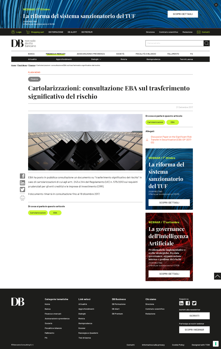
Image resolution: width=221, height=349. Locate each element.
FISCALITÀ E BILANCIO (146, 54)
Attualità (32, 59)
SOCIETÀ (120, 54)
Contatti (131, 345)
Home (13, 65)
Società (48, 323)
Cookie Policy (178, 345)
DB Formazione (56, 32)
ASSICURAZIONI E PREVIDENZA (91, 54)
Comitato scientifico (168, 32)
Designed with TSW (201, 345)
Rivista (124, 59)
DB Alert (72, 32)
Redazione (187, 32)
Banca (48, 309)
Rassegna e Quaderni (88, 333)
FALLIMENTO (173, 54)
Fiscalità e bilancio (53, 328)
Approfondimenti (64, 59)
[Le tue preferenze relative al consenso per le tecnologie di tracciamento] (216, 344)
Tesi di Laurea (186, 59)
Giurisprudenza (153, 59)
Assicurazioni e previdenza (57, 318)
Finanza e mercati (53, 313)
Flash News (22, 65)
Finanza (31, 65)
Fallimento (49, 333)
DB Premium (86, 32)
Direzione (150, 32)
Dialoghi (94, 59)
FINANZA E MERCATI (55, 54)
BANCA (31, 54)
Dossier (81, 328)
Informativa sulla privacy (153, 345)
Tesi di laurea (84, 338)
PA (191, 54)
